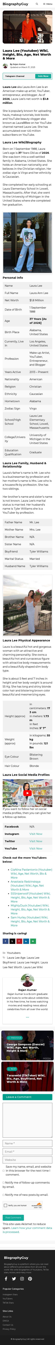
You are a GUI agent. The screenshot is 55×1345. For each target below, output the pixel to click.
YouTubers (7, 1298)
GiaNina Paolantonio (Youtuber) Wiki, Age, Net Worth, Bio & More (31, 873)
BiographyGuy (15, 4)
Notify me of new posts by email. (26, 1194)
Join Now (43, 76)
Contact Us (8, 1325)
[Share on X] (12, 941)
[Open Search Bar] (37, 4)
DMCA (6, 1321)
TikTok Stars (8, 1303)
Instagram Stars (10, 1294)
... (27, 1016)
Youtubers (14, 953)
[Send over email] (33, 941)
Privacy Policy (9, 1329)
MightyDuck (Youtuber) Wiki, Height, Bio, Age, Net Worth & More (30, 909)
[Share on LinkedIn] (26, 941)
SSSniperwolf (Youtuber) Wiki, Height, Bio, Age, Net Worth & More (30, 897)
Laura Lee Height (28, 962)
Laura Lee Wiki (33, 967)
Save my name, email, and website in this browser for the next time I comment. (28, 1170)
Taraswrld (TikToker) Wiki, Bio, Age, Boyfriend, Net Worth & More (26, 1078)
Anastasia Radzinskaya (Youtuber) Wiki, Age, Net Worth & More (27, 885)
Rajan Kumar (19, 64)
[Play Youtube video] (27, 793)
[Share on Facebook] (6, 941)
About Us (7, 1317)
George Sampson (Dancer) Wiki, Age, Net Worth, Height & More (25, 1047)
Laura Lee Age (16, 957)
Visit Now (36, 834)
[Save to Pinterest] (19, 941)
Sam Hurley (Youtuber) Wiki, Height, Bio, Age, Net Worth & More (30, 921)
